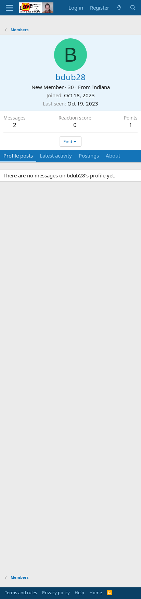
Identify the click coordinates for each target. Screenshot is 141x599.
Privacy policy (56, 592)
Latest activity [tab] (56, 155)
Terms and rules (21, 592)
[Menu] (9, 8)
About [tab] (113, 155)
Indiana (101, 87)
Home (95, 592)
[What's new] (119, 7)
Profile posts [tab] (18, 155)
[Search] (133, 7)
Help (79, 592)
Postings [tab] (89, 155)
